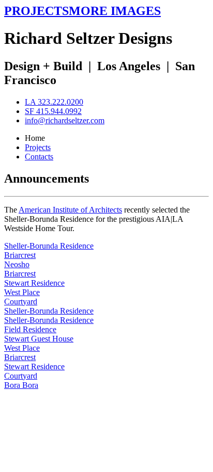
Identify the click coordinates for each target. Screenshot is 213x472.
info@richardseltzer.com (64, 120)
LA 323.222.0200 (54, 101)
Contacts (39, 156)
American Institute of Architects (70, 209)
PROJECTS (36, 11)
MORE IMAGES (115, 11)
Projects (38, 147)
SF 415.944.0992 (53, 111)
